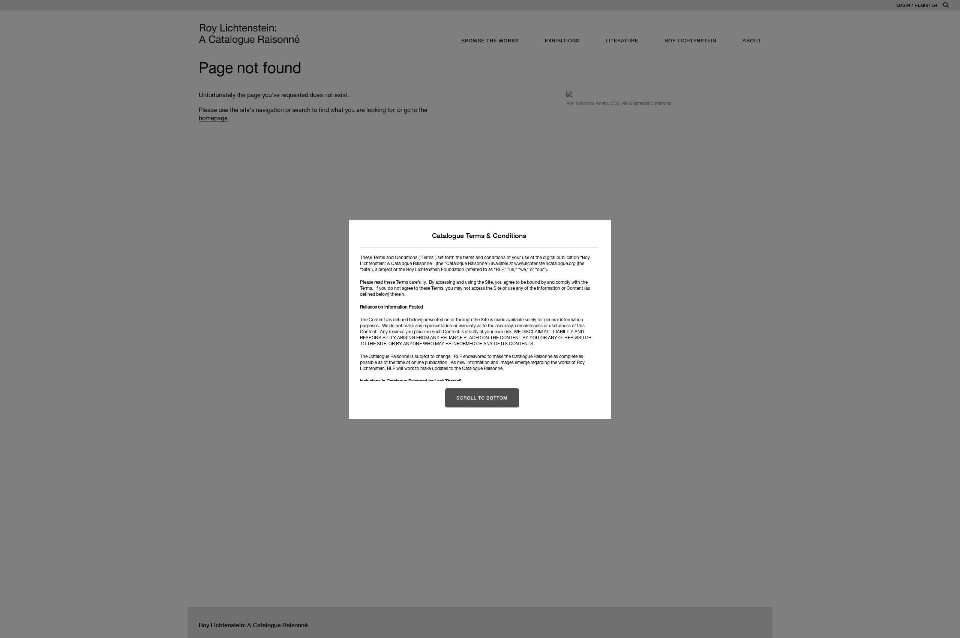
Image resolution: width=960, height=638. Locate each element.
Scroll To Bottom (482, 398)
